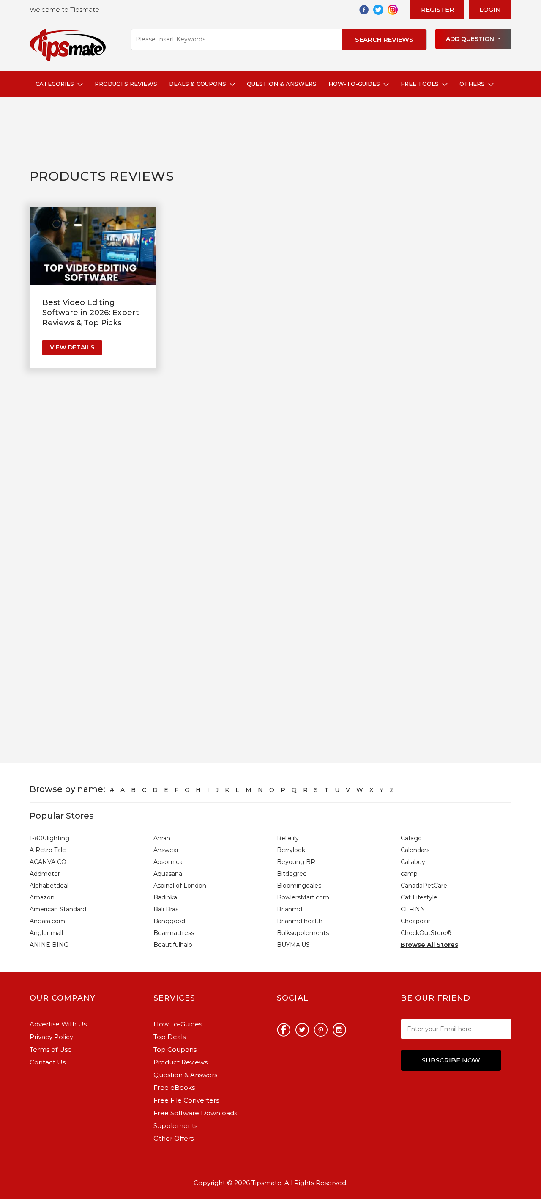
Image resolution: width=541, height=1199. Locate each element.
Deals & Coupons (199, 83)
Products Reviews (126, 83)
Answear (166, 850)
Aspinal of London (179, 885)
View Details (72, 347)
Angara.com (47, 921)
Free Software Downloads (195, 1113)
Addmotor (45, 873)
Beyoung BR (296, 862)
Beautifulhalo (172, 945)
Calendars (415, 850)
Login (490, 10)
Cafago (411, 838)
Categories (56, 83)
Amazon (42, 897)
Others (473, 83)
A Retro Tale (48, 850)
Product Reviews (180, 1062)
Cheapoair (415, 921)
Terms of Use (51, 1049)
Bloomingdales (299, 885)
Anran (161, 838)
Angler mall (46, 933)
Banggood (169, 921)
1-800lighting (49, 838)
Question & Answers (282, 83)
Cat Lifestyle (419, 897)
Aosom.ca (168, 862)
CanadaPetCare (424, 885)
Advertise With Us (58, 1024)
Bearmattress (173, 933)
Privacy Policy (51, 1037)
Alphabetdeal (49, 885)
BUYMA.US (293, 945)
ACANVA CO (48, 862)
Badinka (165, 897)
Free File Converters (186, 1100)
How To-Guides (177, 1024)
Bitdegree (292, 873)
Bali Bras (165, 909)
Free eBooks (174, 1088)
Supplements (175, 1126)
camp (409, 873)
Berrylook (291, 850)
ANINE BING (49, 945)
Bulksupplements (303, 933)
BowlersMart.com (303, 897)
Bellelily (288, 838)
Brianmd (289, 909)
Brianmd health (299, 921)
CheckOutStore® (426, 933)
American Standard (58, 909)
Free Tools (421, 83)
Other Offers (173, 1138)
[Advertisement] (183, 133)
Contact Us (48, 1062)
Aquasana (167, 873)
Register (437, 10)
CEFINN (413, 909)
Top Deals (169, 1037)
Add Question (471, 39)
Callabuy (413, 862)
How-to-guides (355, 83)
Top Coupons (175, 1049)
